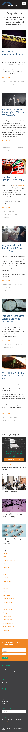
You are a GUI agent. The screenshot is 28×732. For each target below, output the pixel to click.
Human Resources (8, 623)
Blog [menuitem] (3, 699)
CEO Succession (6, 150)
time (13, 185)
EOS (11, 81)
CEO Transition (7, 602)
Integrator (5, 84)
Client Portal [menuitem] (5, 701)
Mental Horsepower (8, 627)
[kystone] (9, 4)
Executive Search (19, 284)
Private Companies (7, 287)
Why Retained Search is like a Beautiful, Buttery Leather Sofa (13, 248)
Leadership (6, 578)
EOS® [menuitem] (3, 695)
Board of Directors (8, 599)
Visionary (5, 81)
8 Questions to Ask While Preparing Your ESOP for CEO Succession (13, 112)
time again (21, 185)
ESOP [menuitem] (3, 697)
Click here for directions (8, 721)
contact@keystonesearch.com (18, 723)
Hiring (16, 214)
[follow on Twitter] (2, 682)
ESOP (4, 144)
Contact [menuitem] (4, 703)
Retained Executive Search (17, 84)
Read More (6, 77)
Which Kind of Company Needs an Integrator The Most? (13, 375)
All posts (4, 426)
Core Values (6, 595)
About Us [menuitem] (4, 691)
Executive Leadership (19, 81)
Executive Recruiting (8, 606)
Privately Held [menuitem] (5, 693)
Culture (4, 211)
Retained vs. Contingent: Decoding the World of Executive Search (13, 318)
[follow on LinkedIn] (6, 682)
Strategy (5, 613)
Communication (7, 620)
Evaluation (12, 211)
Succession (20, 147)
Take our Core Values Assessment (12, 465)
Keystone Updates (8, 609)
